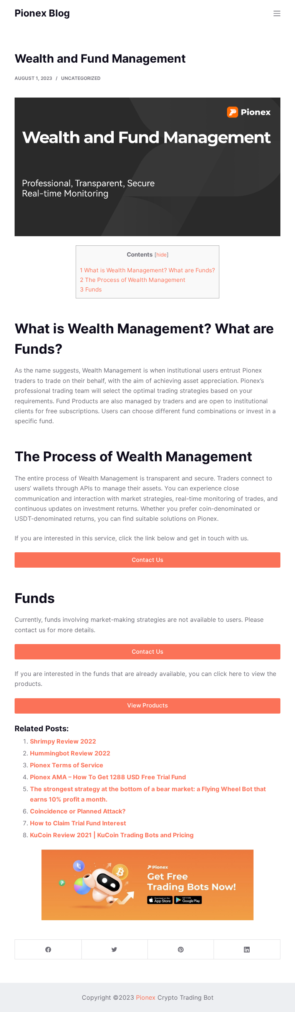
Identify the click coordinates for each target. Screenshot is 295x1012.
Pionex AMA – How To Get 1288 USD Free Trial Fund (108, 777)
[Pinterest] (181, 949)
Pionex (146, 997)
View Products (147, 705)
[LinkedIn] (247, 949)
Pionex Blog (42, 13)
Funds (91, 289)
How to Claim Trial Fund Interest (78, 823)
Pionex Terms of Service (66, 765)
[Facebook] (48, 949)
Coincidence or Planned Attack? (78, 811)
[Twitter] (114, 949)
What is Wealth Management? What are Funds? (147, 270)
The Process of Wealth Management (133, 279)
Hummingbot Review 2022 (70, 753)
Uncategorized (81, 78)
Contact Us (147, 651)
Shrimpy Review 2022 (63, 741)
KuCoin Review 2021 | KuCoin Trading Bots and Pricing (112, 835)
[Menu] (276, 13)
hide (161, 255)
